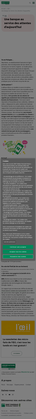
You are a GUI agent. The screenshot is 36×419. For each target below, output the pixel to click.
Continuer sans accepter (18, 247)
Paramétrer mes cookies (18, 256)
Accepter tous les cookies (18, 252)
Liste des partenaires (9, 242)
